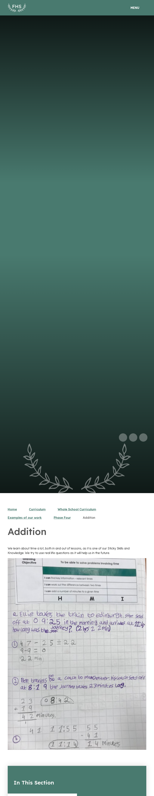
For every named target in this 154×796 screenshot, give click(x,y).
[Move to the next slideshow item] (133, 437)
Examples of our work (25, 517)
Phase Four (62, 517)
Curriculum (37, 509)
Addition (89, 517)
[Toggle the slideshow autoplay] (143, 437)
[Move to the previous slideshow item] (123, 437)
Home (12, 509)
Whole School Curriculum (77, 509)
